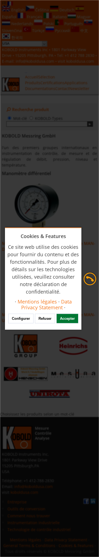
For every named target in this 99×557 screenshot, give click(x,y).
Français (34, 16)
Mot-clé (20, 118)
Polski (48, 23)
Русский (62, 30)
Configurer (21, 318)
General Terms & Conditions (29, 545)
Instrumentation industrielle (33, 522)
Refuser (44, 318)
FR (4, 3)
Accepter (67, 318)
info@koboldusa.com (35, 61)
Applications (76, 82)
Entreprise (17, 502)
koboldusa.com (80, 61)
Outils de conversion (26, 508)
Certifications (52, 82)
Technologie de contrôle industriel (39, 529)
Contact (62, 88)
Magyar (83, 16)
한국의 (16, 37)
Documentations (40, 88)
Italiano (60, 16)
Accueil (31, 77)
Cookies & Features (76, 545)
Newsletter (79, 88)
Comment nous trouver (28, 515)
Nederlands (22, 23)
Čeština (42, 9)
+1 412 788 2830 (80, 55)
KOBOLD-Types (49, 118)
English (18, 9)
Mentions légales (25, 539)
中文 (83, 30)
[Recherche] (90, 124)
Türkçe (38, 30)
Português (73, 23)
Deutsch (67, 9)
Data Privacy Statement (66, 539)
